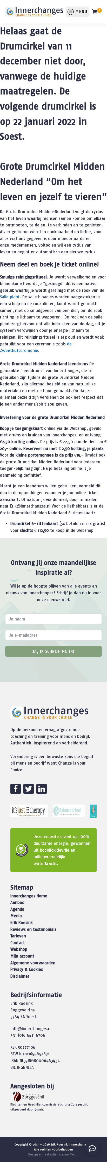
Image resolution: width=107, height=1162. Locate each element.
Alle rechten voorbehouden (53, 1149)
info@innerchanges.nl (30, 1028)
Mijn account (22, 956)
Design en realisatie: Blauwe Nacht (53, 1154)
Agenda (17, 909)
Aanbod (17, 902)
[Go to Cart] (97, 12)
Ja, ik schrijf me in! (53, 651)
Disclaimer (19, 976)
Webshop (18, 949)
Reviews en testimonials (33, 929)
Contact (17, 942)
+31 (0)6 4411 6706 (27, 1035)
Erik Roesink (21, 922)
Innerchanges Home (28, 895)
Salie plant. (10, 296)
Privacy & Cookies (26, 969)
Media (16, 915)
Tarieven (18, 935)
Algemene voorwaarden (32, 962)
